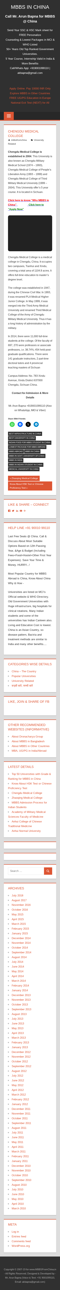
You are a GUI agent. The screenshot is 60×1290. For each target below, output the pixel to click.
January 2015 (20, 933)
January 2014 (20, 990)
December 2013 (21, 995)
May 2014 (17, 971)
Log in (15, 1231)
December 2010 (21, 1165)
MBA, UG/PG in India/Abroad (29, 750)
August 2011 (19, 1127)
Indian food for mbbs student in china (29, 442)
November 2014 (21, 942)
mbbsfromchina (19, 140)
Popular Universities (24, 676)
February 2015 (20, 928)
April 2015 (18, 919)
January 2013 (20, 1047)
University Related (23, 680)
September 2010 (21, 1180)
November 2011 (21, 1113)
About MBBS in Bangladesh (28, 741)
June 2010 (18, 1194)
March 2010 (19, 1208)
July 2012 (17, 1075)
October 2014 (20, 947)
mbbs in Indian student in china (25, 465)
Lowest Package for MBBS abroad (27, 447)
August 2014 (19, 957)
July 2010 (17, 1189)
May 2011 (17, 1142)
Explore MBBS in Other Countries (30, 93)
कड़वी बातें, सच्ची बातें (22, 685)
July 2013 (17, 1018)
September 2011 (21, 1123)
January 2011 (20, 1161)
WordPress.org (21, 1245)
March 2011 (19, 1151)
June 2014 (18, 966)
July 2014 (17, 961)
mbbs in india (15, 460)
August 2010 (19, 1184)
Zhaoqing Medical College (24, 479)
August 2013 (19, 1014)
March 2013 (19, 1037)
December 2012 (21, 1052)
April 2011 (18, 1146)
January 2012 (20, 1104)
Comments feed (21, 1241)
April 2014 (18, 976)
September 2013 (21, 1009)
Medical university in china (24, 469)
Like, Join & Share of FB (28, 701)
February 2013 (20, 1042)
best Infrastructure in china (25, 434)
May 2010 (17, 1199)
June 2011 (18, 1137)
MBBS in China (30, 7)
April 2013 (18, 1033)
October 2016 (20, 909)
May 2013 (17, 1028)
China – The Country (24, 671)
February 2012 (20, 1099)
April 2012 (18, 1090)
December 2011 (21, 1108)
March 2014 (19, 980)
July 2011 (17, 1132)
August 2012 (19, 1071)
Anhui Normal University (26, 830)
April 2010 (18, 1203)
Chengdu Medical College (27, 793)
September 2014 (21, 952)
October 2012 (20, 1061)
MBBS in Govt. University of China (26, 456)
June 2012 (18, 1080)
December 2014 (21, 938)
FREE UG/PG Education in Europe (30, 97)
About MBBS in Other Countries (31, 746)
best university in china (22, 438)
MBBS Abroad (16, 451)
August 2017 (19, 900)
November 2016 (21, 904)
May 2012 (17, 1085)
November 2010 (21, 1170)
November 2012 (21, 1056)
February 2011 (20, 1156)
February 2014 (20, 985)
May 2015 (17, 914)
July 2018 (17, 895)
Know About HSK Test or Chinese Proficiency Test (26, 486)
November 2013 (21, 999)
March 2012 (19, 1094)
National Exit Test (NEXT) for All (30, 102)
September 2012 (21, 1066)
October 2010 (20, 1175)
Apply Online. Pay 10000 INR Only (30, 88)
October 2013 (20, 1004)
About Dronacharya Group (27, 736)
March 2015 (19, 923)
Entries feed (19, 1236)
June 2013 (18, 1023)
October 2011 (20, 1118)
